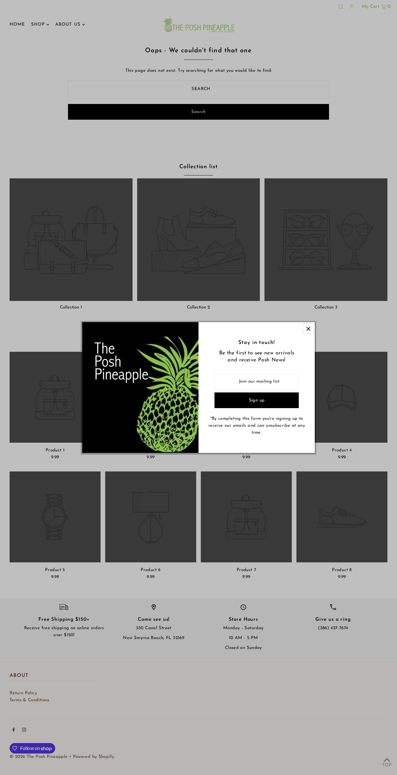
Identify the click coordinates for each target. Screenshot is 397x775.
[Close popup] (308, 329)
